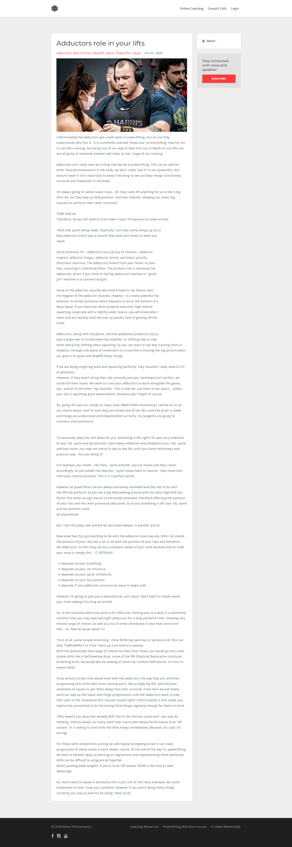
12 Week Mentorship (226, 827)
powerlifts (123, 53)
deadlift (98, 53)
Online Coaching (192, 8)
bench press (82, 53)
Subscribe (219, 78)
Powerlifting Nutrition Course (184, 827)
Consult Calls (217, 8)
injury (110, 53)
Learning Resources (144, 827)
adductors (63, 53)
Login (235, 8)
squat (136, 53)
